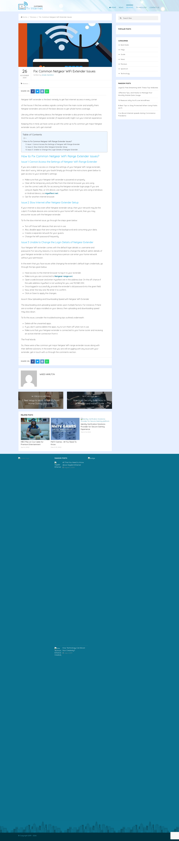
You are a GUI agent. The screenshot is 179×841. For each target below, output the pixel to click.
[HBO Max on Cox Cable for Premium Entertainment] (35, 429)
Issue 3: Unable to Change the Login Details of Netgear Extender (53, 150)
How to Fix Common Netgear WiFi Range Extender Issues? (48, 141)
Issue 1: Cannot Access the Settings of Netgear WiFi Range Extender (53, 144)
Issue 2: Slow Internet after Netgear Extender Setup (47, 147)
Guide (123, 54)
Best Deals (125, 45)
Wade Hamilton (48, 75)
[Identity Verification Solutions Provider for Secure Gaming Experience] (95, 420)
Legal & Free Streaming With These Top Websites (138, 87)
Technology (141, 7)
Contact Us (154, 7)
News (121, 7)
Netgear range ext (64, 276)
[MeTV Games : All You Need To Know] (65, 429)
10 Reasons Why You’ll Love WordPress (134, 100)
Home (113, 7)
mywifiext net (51, 193)
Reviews (129, 7)
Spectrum (124, 69)
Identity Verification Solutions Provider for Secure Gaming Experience (93, 426)
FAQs (123, 50)
